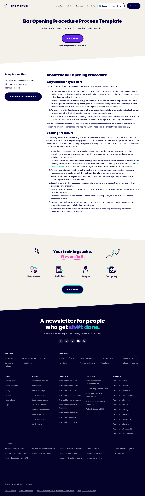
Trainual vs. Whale (120, 381)
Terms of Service (26, 491)
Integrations (10, 400)
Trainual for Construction (69, 390)
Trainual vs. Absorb (121, 414)
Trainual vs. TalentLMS (122, 390)
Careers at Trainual (9, 364)
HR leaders (36, 385)
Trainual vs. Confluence (123, 434)
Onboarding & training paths (16, 453)
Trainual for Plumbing (68, 422)
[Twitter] (66, 341)
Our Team (9, 358)
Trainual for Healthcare (68, 385)
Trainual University (87, 363)
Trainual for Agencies (68, 417)
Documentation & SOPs (14, 448)
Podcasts (79, 6)
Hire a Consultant (87, 358)
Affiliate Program (29, 358)
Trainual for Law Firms (68, 381)
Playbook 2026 (107, 358)
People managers (39, 390)
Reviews (8, 395)
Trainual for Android (129, 363)
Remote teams (38, 414)
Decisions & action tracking (71, 458)
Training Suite (10, 381)
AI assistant (119, 453)
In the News (27, 363)
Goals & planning (94, 458)
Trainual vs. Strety (120, 410)
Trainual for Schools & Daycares (68, 406)
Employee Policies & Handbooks (94, 395)
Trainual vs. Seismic (121, 424)
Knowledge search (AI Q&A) (16, 458)
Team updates (93, 448)
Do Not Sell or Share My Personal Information (55, 491)
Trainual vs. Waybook (122, 419)
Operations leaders (40, 381)
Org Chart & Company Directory (95, 402)
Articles (69, 6)
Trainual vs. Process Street (124, 429)
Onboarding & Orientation (97, 389)
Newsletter (91, 6)
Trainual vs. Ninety (120, 405)
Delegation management (125, 448)
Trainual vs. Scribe (120, 385)
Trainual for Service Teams (70, 395)
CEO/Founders (38, 395)
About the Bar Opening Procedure (19, 80)
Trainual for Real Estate (68, 413)
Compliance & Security (86, 491)
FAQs (7, 405)
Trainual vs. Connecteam (123, 395)
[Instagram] (84, 341)
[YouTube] (78, 341)
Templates (59, 6)
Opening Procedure (13, 88)
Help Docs (63, 363)
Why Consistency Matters (16, 84)
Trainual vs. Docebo (121, 400)
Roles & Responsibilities (95, 409)
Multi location (37, 424)
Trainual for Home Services (70, 400)
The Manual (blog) (66, 358)
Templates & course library (43, 448)
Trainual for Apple (129, 358)
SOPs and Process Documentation (93, 382)
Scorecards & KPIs (94, 453)
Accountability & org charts (71, 448)
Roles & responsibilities (41, 453)
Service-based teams (41, 410)
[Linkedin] (72, 341)
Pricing (7, 390)
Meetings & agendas (68, 453)
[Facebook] (60, 341)
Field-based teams (39, 405)
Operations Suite (11, 385)
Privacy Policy (10, 491)
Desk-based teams (40, 400)
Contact (43, 358)
